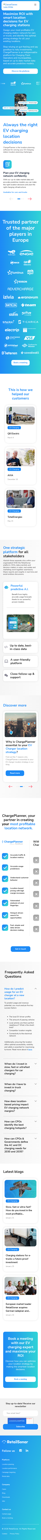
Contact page (6, 1524)
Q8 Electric (13, 433)
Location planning (8, 1474)
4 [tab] (23, 796)
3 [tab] (23, 198)
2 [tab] (21, 198)
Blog (3, 1503)
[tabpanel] (20, 177)
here (30, 1059)
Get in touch (20, 959)
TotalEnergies (15, 517)
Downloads (6, 1507)
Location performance (9, 1478)
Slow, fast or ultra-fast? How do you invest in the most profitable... (19, 1220)
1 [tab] (18, 198)
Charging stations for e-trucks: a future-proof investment (18, 1269)
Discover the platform (20, 71)
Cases (4, 1499)
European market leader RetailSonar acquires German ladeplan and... (18, 1318)
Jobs (3, 1511)
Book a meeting (20, 362)
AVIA (10, 475)
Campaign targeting (8, 1482)
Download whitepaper (20, 783)
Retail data (5, 1486)
